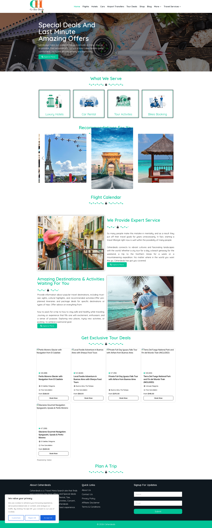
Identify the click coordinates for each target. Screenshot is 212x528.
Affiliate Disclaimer (91, 502)
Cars (102, 6)
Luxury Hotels (54, 114)
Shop (142, 6)
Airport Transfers (115, 6)
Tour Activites (123, 114)
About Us (86, 490)
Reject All (32, 518)
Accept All (48, 518)
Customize (16, 518)
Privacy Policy (88, 498)
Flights (86, 6)
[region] (32, 508)
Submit (158, 511)
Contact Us (87, 494)
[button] (43, 158)
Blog (149, 6)
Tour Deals (131, 6)
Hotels (94, 6)
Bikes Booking (157, 114)
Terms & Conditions (91, 506)
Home (77, 6)
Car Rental (89, 114)
